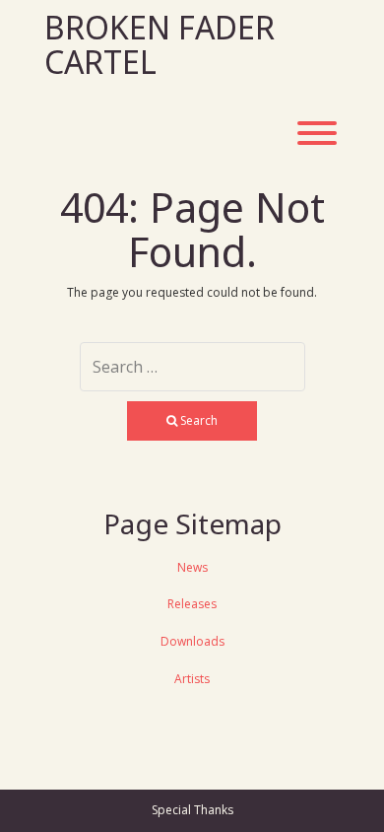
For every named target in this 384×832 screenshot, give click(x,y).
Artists (192, 678)
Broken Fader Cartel (159, 44)
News (192, 567)
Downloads (192, 641)
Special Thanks (192, 809)
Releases (192, 603)
